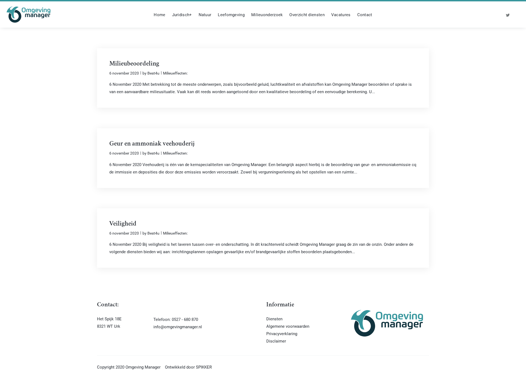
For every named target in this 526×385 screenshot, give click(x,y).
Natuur (205, 14)
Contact (364, 14)
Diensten (274, 318)
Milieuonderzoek (267, 14)
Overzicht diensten (306, 14)
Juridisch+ (182, 14)
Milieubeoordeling (134, 64)
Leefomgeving (231, 14)
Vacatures (341, 14)
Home (159, 14)
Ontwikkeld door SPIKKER (188, 367)
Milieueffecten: (175, 73)
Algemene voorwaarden (287, 326)
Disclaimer (276, 341)
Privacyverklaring (281, 333)
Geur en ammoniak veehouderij (152, 144)
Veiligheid (122, 224)
